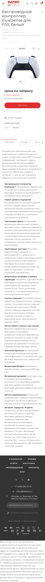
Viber (22, 479)
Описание (9, 142)
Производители (14, 468)
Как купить (29, 463)
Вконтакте (16, 479)
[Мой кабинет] (36, 4)
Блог (22, 472)
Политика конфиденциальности (24, 513)
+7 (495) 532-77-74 (23, 487)
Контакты (34, 468)
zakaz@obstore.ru (24, 491)
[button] (20, 81)
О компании (15, 459)
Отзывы (24, 142)
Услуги (13, 463)
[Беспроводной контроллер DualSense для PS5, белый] (23, 67)
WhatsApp (28, 479)
